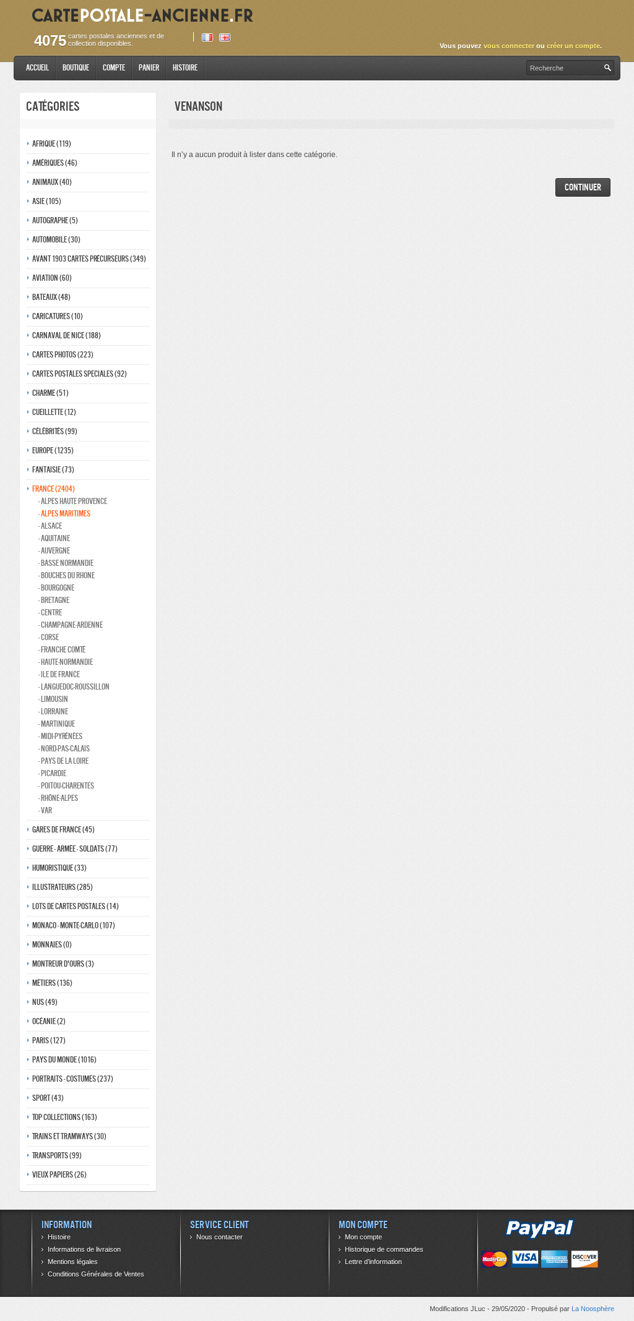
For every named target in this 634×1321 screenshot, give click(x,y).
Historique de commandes (384, 1249)
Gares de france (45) (63, 829)
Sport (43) (48, 1098)
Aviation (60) (52, 278)
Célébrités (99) (54, 431)
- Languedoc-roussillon (74, 686)
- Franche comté (61, 649)
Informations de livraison (84, 1249)
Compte (114, 67)
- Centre (50, 612)
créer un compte (573, 45)
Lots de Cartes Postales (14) (75, 906)
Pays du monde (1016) (64, 1059)
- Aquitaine (54, 538)
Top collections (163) (64, 1117)
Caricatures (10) (57, 316)
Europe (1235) (53, 450)
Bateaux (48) (51, 297)
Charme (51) (50, 393)
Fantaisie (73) (53, 469)
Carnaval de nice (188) (66, 335)
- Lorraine (53, 711)
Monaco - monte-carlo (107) (73, 925)
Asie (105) (46, 201)
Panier (149, 67)
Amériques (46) (54, 163)
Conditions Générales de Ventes (96, 1274)
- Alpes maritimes (64, 513)
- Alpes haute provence (72, 501)
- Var (45, 810)
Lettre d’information (373, 1261)
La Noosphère (592, 1308)
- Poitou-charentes (66, 785)
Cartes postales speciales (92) (79, 373)
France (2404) (53, 489)
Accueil (37, 67)
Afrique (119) (51, 143)
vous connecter (509, 45)
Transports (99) (57, 1155)
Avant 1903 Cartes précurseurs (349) (89, 258)
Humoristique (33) (59, 868)
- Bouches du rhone (66, 575)
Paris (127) (49, 1040)
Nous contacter (219, 1237)
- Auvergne (54, 550)
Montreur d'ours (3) (63, 963)
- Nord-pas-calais (64, 748)
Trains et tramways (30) (69, 1136)
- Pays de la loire (63, 761)
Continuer (583, 187)
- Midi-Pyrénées (60, 736)
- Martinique (56, 724)
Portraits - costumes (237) (72, 1079)
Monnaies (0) (52, 944)
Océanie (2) (49, 1021)
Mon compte (363, 1237)
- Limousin (53, 699)
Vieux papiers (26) (59, 1174)
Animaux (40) (52, 182)
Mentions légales (73, 1261)
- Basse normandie (65, 563)
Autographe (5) (55, 220)
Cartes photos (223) (62, 354)
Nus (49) (45, 1002)
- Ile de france (59, 674)
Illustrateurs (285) (62, 887)
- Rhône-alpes (58, 798)
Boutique (76, 67)
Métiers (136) (52, 983)
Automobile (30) (56, 239)
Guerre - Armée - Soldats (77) (75, 848)
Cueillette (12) (54, 412)
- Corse (48, 637)
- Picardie (52, 773)
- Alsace (50, 526)
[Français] (207, 37)
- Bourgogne (56, 587)
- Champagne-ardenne (70, 625)
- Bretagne (53, 600)
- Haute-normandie (65, 662)
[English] (224, 37)
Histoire (185, 67)
